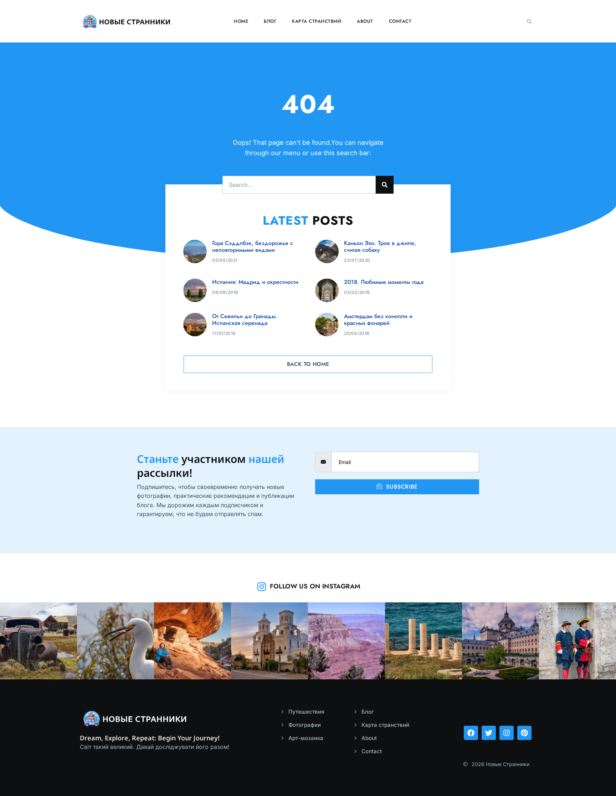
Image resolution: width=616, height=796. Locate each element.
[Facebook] (471, 733)
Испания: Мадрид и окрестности (255, 282)
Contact (400, 21)
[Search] (385, 185)
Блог (270, 21)
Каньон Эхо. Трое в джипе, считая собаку (380, 246)
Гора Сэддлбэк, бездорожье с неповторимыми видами (252, 246)
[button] (529, 21)
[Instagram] (506, 733)
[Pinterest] (524, 733)
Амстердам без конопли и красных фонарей (378, 319)
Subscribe (401, 487)
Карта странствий (316, 21)
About (365, 21)
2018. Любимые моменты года (383, 282)
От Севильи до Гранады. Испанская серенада (244, 319)
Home (241, 21)
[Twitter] (489, 733)
